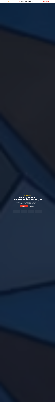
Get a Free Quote (46, 1)
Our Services (32, 206)
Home (19, 1)
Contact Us (29, 1)
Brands (26, 1)
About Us (33, 1)
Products (22, 1)
